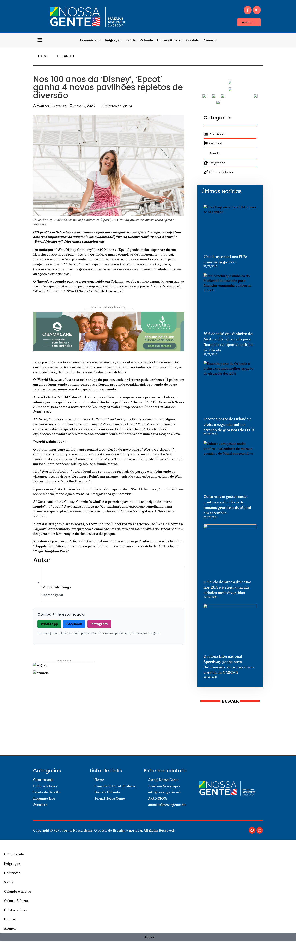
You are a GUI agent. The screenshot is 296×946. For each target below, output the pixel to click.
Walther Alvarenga (56, 587)
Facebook (74, 624)
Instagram (99, 624)
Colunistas (12, 873)
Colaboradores (16, 910)
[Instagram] (257, 10)
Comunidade (90, 40)
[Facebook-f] (248, 10)
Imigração (113, 40)
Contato (192, 40)
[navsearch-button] (258, 40)
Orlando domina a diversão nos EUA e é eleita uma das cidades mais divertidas (227, 587)
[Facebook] (252, 830)
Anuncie (209, 40)
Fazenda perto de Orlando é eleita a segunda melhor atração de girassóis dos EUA (229, 424)
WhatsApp (49, 624)
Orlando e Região (17, 891)
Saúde (130, 40)
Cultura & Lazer (169, 40)
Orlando (146, 40)
